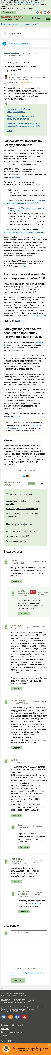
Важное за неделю (9, 24)
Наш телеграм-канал (18, 43)
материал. (36, 904)
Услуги (4, 1035)
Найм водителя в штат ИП (17, 536)
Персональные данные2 (17, 541)
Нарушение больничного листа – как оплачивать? (22, 515)
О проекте (5, 1025)
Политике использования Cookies (27, 2)
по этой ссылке (39, 316)
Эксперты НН (18, 1025)
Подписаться (9, 12)
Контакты (5, 1029)
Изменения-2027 (31, 24)
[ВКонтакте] (24, 476)
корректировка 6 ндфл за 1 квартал (21, 531)
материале (16, 177)
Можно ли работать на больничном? (22, 509)
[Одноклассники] (29, 476)
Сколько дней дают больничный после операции (23, 502)
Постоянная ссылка (39, 562)
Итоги (9, 131)
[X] (27, 476)
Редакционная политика (11, 1032)
